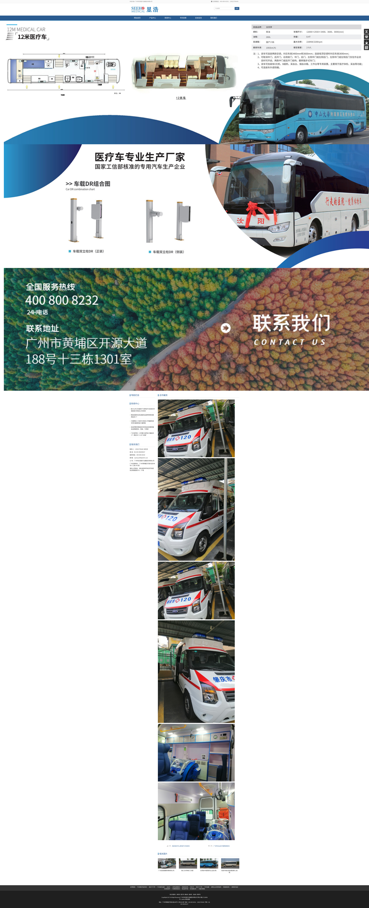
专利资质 (183, 18)
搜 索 (237, 8)
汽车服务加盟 (161, 887)
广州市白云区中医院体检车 (222, 846)
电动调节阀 (185, 889)
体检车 (178, 894)
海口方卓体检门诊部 (187, 870)
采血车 (195, 894)
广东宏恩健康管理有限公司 (166, 870)
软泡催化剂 (193, 889)
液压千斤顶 (152, 887)
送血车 (168, 887)
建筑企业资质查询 (216, 887)
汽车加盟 (206, 887)
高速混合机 (185, 887)
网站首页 (137, 18)
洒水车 (192, 887)
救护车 (199, 894)
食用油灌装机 (176, 887)
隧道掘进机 (226, 887)
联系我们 (213, 18)
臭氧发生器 (234, 887)
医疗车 (182, 894)
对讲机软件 (167, 889)
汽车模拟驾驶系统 (142, 887)
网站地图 (187, 899)
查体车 (190, 894)
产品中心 (152, 18)
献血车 (186, 894)
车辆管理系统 (176, 889)
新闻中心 (168, 18)
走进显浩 (198, 18)
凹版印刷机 (202, 889)
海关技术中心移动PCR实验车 (181, 846)
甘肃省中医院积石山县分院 (208, 870)
